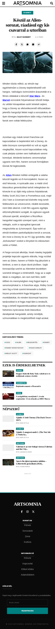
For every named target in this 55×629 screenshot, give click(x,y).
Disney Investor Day (15, 348)
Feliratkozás (27, 611)
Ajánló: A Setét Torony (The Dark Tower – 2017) (34, 418)
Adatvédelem (27, 574)
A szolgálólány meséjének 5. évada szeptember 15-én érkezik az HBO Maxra (33, 397)
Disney (27, 13)
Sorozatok (27, 531)
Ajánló (20, 414)
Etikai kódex (27, 569)
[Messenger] (33, 44)
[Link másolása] (38, 44)
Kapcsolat (28, 563)
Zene (27, 536)
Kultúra (27, 542)
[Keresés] (50, 3)
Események (21, 383)
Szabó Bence (25, 466)
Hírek (19, 393)
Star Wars (34, 96)
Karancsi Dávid (26, 452)
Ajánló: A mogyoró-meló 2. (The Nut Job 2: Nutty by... (33, 433)
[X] (22, 44)
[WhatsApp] (27, 44)
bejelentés (32, 342)
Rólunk (27, 558)
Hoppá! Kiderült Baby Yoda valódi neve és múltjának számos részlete (33, 375)
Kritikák (20, 443)
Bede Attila (24, 423)
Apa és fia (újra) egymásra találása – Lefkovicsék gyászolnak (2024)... (31, 462)
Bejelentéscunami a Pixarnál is (28, 386)
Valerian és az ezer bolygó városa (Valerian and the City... (34, 448)
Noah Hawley (36, 348)
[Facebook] (16, 44)
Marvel (6, 100)
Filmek (27, 525)
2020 (8, 342)
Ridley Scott (11, 353)
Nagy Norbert (24, 37)
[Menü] (5, 3)
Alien (9, 175)
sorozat (27, 353)
